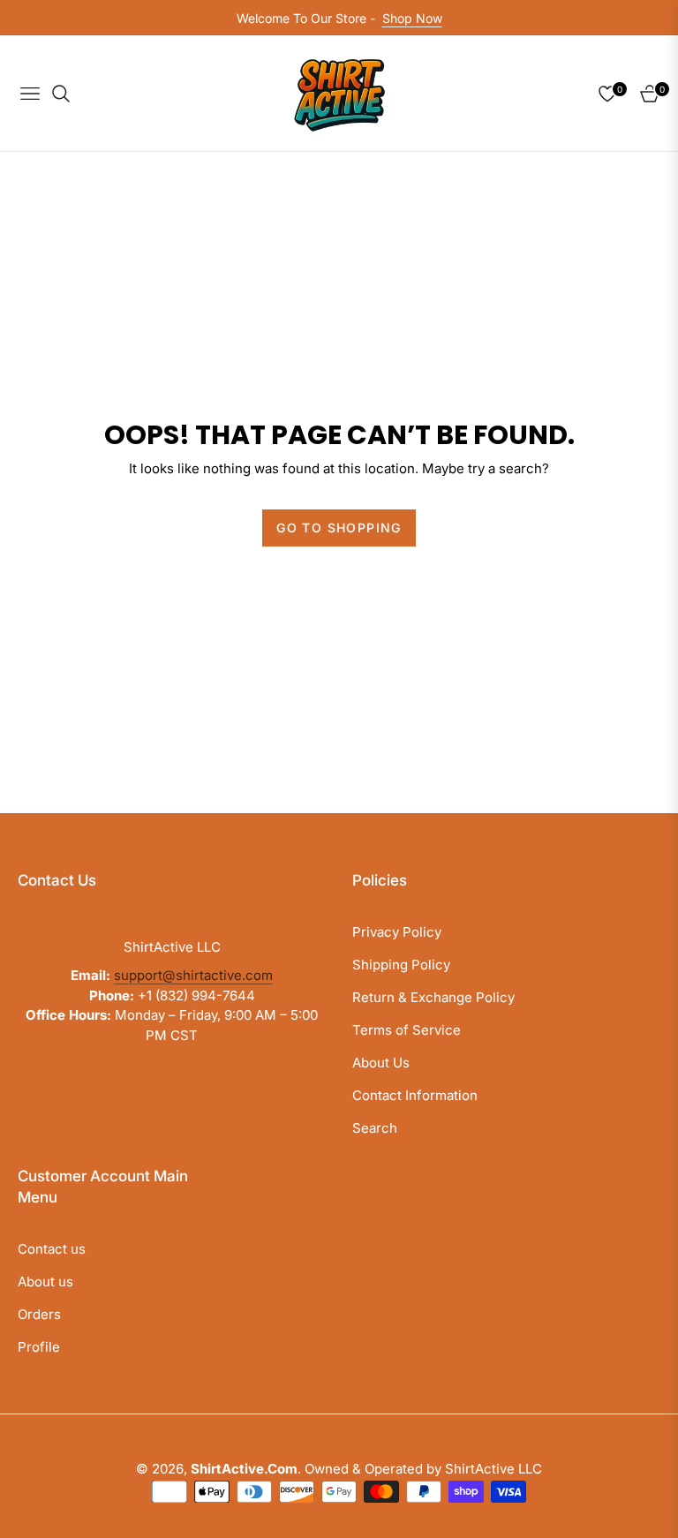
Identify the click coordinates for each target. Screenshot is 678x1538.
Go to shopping (339, 527)
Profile (39, 1346)
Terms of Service (406, 1030)
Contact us (52, 1248)
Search (374, 1128)
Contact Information (415, 1095)
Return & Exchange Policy (433, 997)
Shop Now (412, 18)
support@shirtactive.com (193, 975)
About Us (381, 1062)
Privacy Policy (396, 932)
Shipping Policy (401, 964)
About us (45, 1281)
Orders (39, 1314)
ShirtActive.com (244, 1468)
